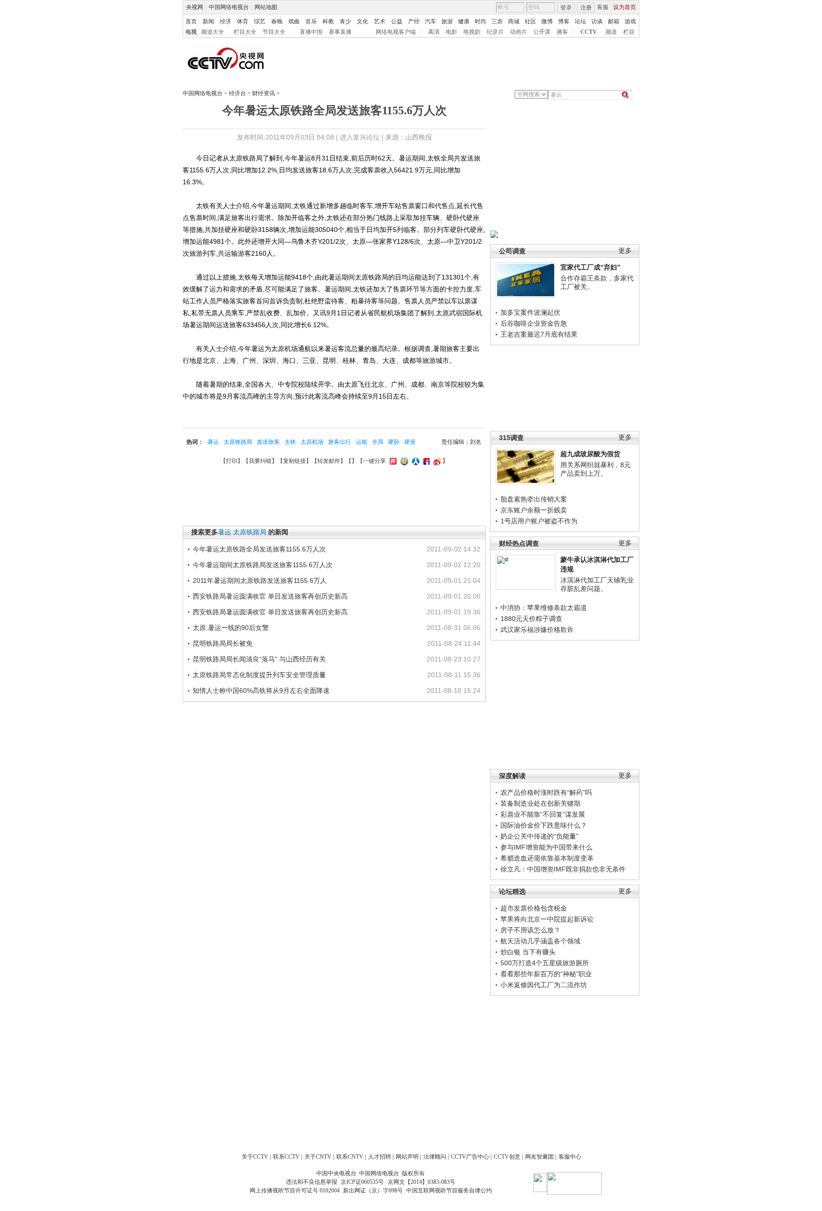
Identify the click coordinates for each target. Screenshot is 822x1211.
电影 (451, 32)
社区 (530, 21)
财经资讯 (263, 93)
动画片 (518, 32)
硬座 (410, 442)
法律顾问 (434, 1156)
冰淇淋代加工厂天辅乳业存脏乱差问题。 (597, 584)
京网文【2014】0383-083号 (421, 1182)
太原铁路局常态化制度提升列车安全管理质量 (259, 675)
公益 (396, 21)
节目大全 (274, 32)
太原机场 (312, 442)
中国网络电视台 (229, 7)
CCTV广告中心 (470, 1156)
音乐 (311, 21)
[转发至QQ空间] (403, 461)
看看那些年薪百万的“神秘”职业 (546, 974)
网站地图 (265, 7)
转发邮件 (328, 461)
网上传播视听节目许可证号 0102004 (295, 1190)
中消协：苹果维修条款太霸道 (543, 607)
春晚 (277, 21)
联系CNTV (349, 1156)
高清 (434, 32)
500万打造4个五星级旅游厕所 (544, 963)
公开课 (541, 32)
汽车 (430, 21)
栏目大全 (245, 32)
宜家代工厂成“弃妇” (590, 267)
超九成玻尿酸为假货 (590, 454)
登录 (566, 7)
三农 (497, 21)
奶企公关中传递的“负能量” (539, 836)
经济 (225, 21)
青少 (345, 21)
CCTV (588, 32)
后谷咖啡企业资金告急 (533, 323)
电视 (191, 32)
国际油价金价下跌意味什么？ (543, 825)
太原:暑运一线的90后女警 (231, 627)
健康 (464, 21)
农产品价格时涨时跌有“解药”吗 (546, 792)
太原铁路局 (238, 442)
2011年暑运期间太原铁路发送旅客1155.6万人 (260, 580)
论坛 (580, 21)
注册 (586, 7)
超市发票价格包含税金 (533, 908)
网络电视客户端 (396, 32)
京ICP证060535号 (362, 1182)
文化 (362, 21)
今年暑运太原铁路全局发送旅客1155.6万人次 (259, 549)
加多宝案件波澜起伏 (530, 312)
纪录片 (495, 32)
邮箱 (613, 21)
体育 (242, 21)
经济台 (237, 93)
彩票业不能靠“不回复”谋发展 (542, 814)
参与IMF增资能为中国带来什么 (546, 847)
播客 (562, 32)
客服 (602, 7)
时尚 (480, 21)
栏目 (629, 32)
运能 (361, 442)
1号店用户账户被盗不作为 (538, 521)
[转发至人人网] (415, 461)
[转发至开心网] (392, 461)
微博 (547, 21)
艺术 (379, 21)
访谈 (597, 21)
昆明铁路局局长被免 (223, 643)
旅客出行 (339, 442)
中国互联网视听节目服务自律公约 (449, 1190)
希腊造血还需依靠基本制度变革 (547, 858)
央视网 (194, 7)
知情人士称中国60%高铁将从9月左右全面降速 (261, 690)
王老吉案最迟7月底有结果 (538, 334)
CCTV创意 (507, 1156)
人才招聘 (379, 1156)
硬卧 (394, 442)
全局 (377, 442)
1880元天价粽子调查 (531, 618)
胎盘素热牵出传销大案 (533, 499)
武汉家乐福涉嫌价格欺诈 (537, 629)
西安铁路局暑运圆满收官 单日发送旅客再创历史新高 (270, 596)
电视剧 (471, 32)
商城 (513, 21)
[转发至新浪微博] (436, 461)
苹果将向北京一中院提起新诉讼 (547, 919)
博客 (563, 21)
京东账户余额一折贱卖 (533, 510)
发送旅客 (268, 442)
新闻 (208, 21)
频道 (611, 32)
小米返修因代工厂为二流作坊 (543, 985)
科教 (328, 21)
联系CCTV (286, 1156)
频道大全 (212, 32)
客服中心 (569, 1156)
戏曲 (294, 21)
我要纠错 (260, 461)
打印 (231, 461)
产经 (414, 21)
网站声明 (407, 1156)
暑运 (213, 442)
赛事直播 (340, 32)
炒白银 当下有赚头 (528, 952)
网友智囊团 (539, 1156)
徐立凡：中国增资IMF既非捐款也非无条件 (563, 869)
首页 (191, 21)
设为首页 (624, 7)
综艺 (259, 21)
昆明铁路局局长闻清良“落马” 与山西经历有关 (259, 659)
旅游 (447, 21)
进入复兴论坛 (360, 137)
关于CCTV (255, 1156)
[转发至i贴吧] (425, 461)
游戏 (630, 21)
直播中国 (311, 32)
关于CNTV (318, 1156)
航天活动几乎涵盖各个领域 (540, 941)
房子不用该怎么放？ (530, 930)
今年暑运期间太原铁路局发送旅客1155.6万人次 (263, 565)
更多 (625, 250)
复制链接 (294, 461)
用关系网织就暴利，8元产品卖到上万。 (595, 469)
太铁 (290, 442)
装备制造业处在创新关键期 (540, 803)
